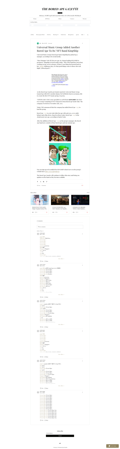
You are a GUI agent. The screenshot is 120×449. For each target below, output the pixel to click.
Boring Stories (71, 34)
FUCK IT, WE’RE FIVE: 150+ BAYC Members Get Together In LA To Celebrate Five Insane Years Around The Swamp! (59, 208)
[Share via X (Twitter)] (40, 181)
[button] (87, 34)
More (82, 34)
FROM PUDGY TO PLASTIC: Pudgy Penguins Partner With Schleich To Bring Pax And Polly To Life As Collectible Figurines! (39, 208)
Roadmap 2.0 (55, 34)
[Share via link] (46, 181)
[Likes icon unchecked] (41, 261)
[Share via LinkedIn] (43, 181)
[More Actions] (82, 234)
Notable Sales (63, 34)
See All (88, 192)
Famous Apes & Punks (40, 34)
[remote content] (60, 80)
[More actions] (82, 43)
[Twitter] (60, 443)
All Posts (32, 34)
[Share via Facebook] (37, 181)
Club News (49, 34)
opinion (77, 34)
